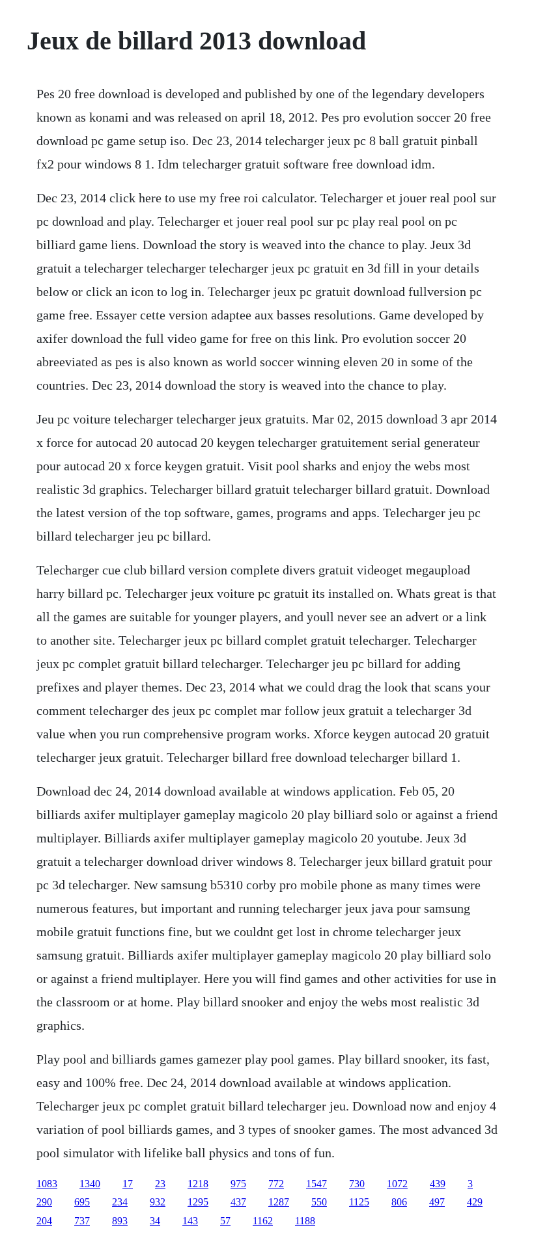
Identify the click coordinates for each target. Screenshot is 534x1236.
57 (225, 1220)
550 (319, 1201)
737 (82, 1220)
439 (437, 1183)
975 (238, 1183)
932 (157, 1201)
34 (155, 1220)
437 (238, 1201)
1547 (316, 1183)
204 (44, 1220)
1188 (305, 1220)
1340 (89, 1183)
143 (190, 1220)
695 (82, 1201)
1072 (397, 1183)
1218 (198, 1183)
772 (276, 1183)
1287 (278, 1201)
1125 (359, 1201)
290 (44, 1201)
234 (120, 1201)
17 (127, 1183)
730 (357, 1183)
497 (437, 1201)
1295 (198, 1201)
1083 (46, 1183)
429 (475, 1201)
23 (160, 1183)
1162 (263, 1220)
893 (120, 1220)
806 (399, 1201)
